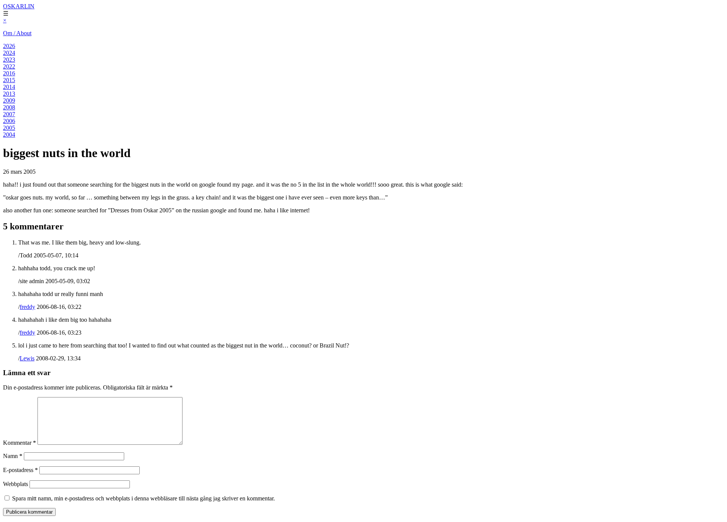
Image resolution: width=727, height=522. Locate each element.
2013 (9, 93)
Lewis (27, 358)
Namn (12, 456)
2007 (9, 114)
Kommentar (19, 442)
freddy (27, 307)
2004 (9, 134)
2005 (9, 128)
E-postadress (20, 470)
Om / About (17, 33)
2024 (9, 53)
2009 (9, 100)
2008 (9, 107)
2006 (9, 121)
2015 (9, 80)
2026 (9, 46)
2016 (9, 73)
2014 (9, 87)
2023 (9, 59)
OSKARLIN (18, 6)
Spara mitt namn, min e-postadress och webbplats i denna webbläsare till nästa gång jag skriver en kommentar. (143, 498)
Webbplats (15, 484)
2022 (9, 66)
